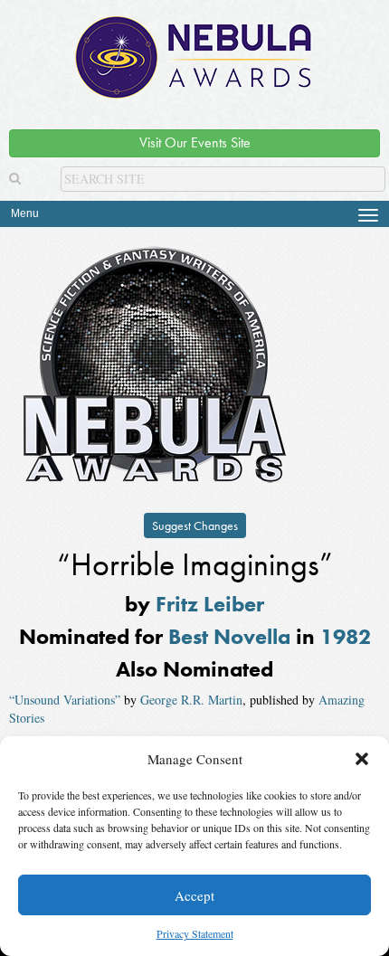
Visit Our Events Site (195, 142)
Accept (194, 895)
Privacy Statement (195, 933)
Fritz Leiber (210, 604)
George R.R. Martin (191, 699)
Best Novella (229, 636)
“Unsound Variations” (64, 699)
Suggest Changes (195, 525)
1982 (345, 636)
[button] (362, 759)
